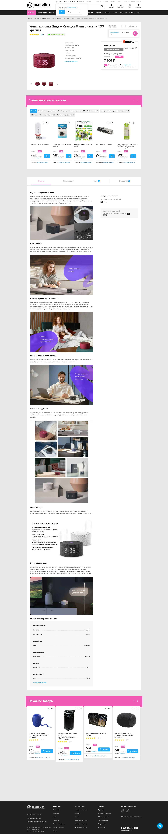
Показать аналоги (113, 50)
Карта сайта (101, 827)
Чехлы (132, 13)
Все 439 (33, 111)
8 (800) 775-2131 (129, 828)
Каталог (31, 13)
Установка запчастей (104, 813)
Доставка (112, 1)
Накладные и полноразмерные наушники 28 (115, 111)
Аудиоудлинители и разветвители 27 (73, 111)
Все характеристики (71, 61)
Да (62, 12)
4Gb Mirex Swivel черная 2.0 (104, 144)
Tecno (115, 13)
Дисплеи (99, 13)
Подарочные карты (81, 824)
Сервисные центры (81, 827)
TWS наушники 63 (92, 111)
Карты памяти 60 (49, 115)
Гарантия (101, 810)
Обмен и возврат (103, 817)
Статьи (106, 1)
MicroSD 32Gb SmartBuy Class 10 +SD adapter (62, 145)
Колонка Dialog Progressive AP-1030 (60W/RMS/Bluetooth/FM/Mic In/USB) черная (68, 736)
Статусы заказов (103, 820)
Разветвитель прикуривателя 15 (48, 111)
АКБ (138, 13)
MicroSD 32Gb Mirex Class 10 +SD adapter (83, 145)
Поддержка (101, 824)
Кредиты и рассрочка (81, 820)
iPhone (52, 13)
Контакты (56, 820)
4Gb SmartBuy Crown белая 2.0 (40, 144)
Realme (107, 13)
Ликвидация (42, 13)
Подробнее (127, 65)
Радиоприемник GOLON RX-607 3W (96, 734)
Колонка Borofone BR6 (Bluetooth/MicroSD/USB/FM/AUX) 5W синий (39, 735)
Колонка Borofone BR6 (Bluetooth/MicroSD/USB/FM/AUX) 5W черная (125, 735)
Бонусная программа (81, 810)
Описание (41, 181)
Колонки (123, 13)
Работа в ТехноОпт (59, 827)
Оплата (119, 1)
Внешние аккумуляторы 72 (65, 115)
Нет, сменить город (74, 12)
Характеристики (68, 181)
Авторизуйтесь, (115, 32)
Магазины (99, 1)
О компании (56, 810)
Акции (55, 817)
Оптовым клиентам (59, 824)
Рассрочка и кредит (129, 1)
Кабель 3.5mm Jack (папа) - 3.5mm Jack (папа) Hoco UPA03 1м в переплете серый (127, 146)
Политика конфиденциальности (37, 822)
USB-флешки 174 (36, 115)
